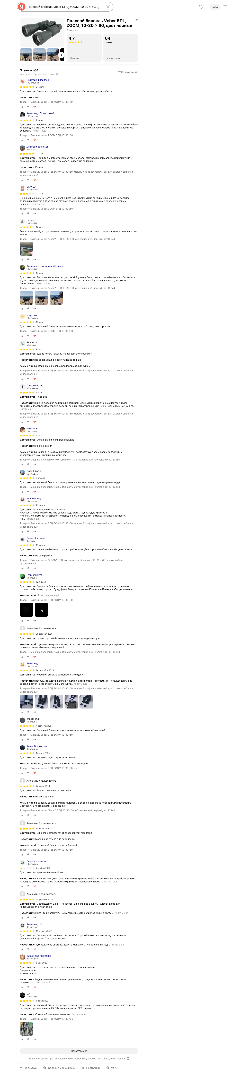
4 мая (39, 392)
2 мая (39, 435)
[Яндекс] (21, 7)
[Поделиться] (137, 19)
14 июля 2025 (43, 753)
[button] (26, 54)
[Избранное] (201, 7)
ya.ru (114, 1067)
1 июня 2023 (42, 1000)
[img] (27, 87)
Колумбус (30, 1067)
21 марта (40, 505)
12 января (41, 582)
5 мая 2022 (41, 962)
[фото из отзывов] (26, 249)
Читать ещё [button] (39, 130)
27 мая (39, 153)
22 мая (39, 193)
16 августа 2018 (44, 931)
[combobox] (64, 6)
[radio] (22, 106)
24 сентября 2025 (45, 670)
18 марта (40, 545)
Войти (215, 7)
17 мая (39, 227)
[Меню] (225, 6)
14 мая (39, 273)
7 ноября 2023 (43, 868)
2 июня (39, 120)
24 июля (40, 87)
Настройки (93, 1067)
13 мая (39, 322)
